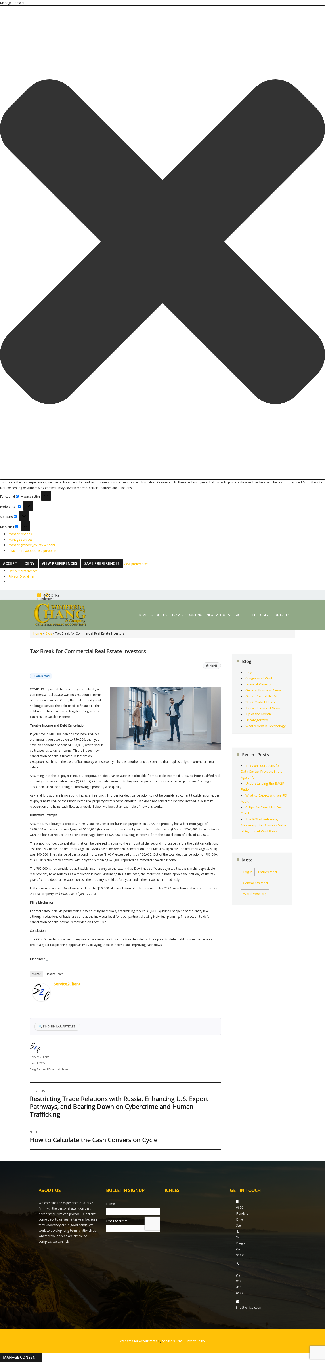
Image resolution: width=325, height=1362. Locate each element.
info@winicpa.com (249, 1307)
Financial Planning (258, 684)
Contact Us (282, 615)
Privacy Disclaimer (21, 576)
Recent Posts (54, 974)
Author (36, 974)
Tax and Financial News (52, 1069)
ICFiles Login (257, 615)
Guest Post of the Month (264, 696)
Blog (48, 633)
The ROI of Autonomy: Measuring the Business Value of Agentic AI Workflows (263, 825)
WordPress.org (255, 893)
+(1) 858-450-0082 (239, 1281)
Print (212, 665)
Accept (10, 563)
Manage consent (20, 1357)
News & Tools (218, 615)
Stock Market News (260, 702)
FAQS (238, 615)
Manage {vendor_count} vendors (31, 545)
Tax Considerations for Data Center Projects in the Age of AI (262, 771)
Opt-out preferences (23, 571)
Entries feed (267, 872)
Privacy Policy (195, 1341)
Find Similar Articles (57, 1026)
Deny (30, 563)
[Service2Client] (41, 992)
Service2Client (67, 984)
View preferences (59, 563)
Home (142, 615)
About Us (159, 615)
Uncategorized (256, 720)
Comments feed (255, 883)
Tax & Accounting (187, 615)
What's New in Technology (265, 726)
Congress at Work (259, 678)
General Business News (263, 690)
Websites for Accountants (138, 1341)
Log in (247, 872)
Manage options (20, 534)
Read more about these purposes (32, 550)
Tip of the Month (258, 714)
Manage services (20, 539)
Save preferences (102, 563)
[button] (162, 242)
